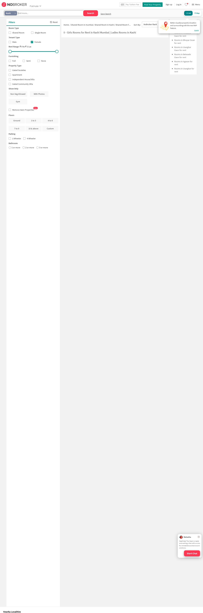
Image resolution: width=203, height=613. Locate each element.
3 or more (43, 147)
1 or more (16, 147)
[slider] (10, 51)
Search (90, 13)
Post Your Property (152, 4)
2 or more (29, 147)
